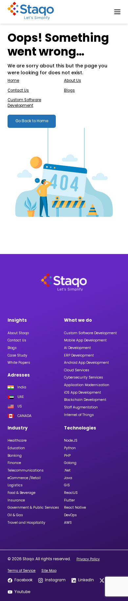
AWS (68, 522)
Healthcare (17, 440)
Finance (14, 462)
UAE (20, 397)
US (19, 406)
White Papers (19, 362)
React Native (75, 507)
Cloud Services (76, 370)
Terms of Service (21, 570)
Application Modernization (86, 384)
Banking (15, 455)
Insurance (16, 500)
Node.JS (70, 440)
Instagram (55, 580)
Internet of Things (79, 414)
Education (16, 448)
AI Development (77, 347)
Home (13, 80)
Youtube (22, 591)
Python (70, 448)
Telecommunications (26, 470)
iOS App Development (82, 392)
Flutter (69, 500)
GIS (67, 485)
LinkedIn (86, 580)
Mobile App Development (85, 340)
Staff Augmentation (81, 407)
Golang (70, 462)
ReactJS (71, 492)
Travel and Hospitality (26, 522)
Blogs (69, 90)
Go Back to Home (31, 121)
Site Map (48, 570)
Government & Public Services (33, 507)
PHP (67, 455)
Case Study (17, 355)
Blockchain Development (85, 399)
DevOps (70, 515)
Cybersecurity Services (83, 377)
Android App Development (86, 362)
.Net (67, 470)
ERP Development (79, 355)
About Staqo (18, 333)
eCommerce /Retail (24, 477)
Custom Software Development (24, 102)
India (21, 387)
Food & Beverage (21, 492)
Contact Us (18, 90)
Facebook (23, 580)
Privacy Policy (88, 559)
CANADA (24, 416)
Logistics (15, 485)
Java (68, 477)
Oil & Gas (15, 515)
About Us (72, 80)
